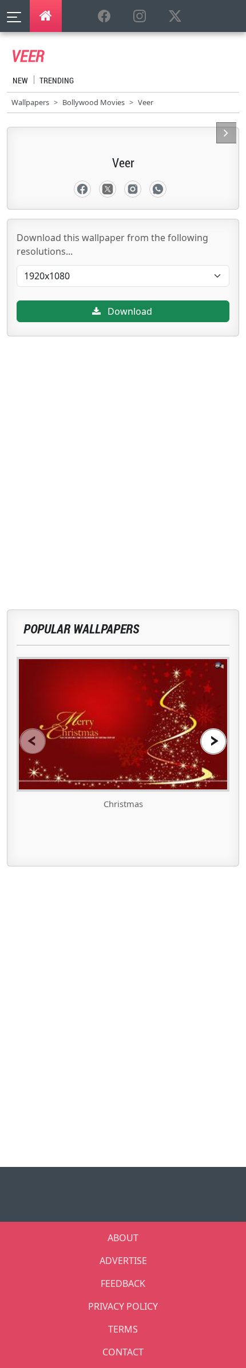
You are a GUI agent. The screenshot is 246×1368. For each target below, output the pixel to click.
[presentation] (32, 741)
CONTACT (123, 1352)
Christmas (123, 803)
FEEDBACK (123, 1283)
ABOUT (123, 1237)
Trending (56, 80)
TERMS (123, 1329)
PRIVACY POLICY (123, 1306)
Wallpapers (30, 102)
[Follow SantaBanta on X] (175, 16)
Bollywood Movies (93, 102)
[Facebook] (82, 189)
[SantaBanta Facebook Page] (104, 16)
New (20, 80)
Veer (145, 102)
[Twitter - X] (107, 189)
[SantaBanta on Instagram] (139, 16)
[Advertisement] (123, 459)
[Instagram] (132, 189)
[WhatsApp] (157, 189)
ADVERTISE (123, 1260)
